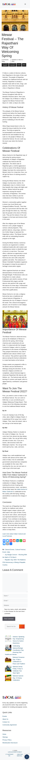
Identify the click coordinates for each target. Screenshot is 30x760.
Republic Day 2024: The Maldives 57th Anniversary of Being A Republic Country (14, 562)
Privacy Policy (7, 740)
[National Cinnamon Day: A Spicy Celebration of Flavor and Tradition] (8, 659)
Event (19, 64)
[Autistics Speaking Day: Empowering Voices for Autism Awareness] (8, 639)
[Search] (22, 627)
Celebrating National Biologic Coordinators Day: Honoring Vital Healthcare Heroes (14, 650)
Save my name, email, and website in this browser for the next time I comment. (15, 611)
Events (4, 716)
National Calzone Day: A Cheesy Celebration (18, 678)
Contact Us (6, 722)
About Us (5, 719)
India (24, 64)
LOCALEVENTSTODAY (15, 752)
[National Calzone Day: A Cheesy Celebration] (8, 678)
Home (4, 734)
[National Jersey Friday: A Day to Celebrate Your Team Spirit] (8, 669)
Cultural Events (5, 65)
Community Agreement (9, 725)
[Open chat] (26, 756)
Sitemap (5, 737)
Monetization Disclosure (10, 743)
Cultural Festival (12, 65)
